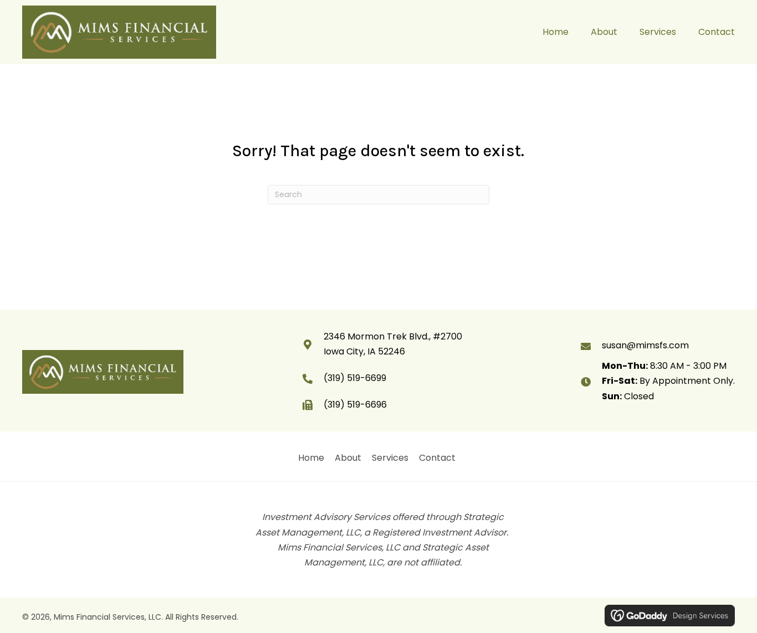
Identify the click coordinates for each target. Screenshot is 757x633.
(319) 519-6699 (355, 378)
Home (311, 457)
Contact (437, 457)
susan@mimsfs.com (645, 345)
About (348, 457)
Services (390, 457)
